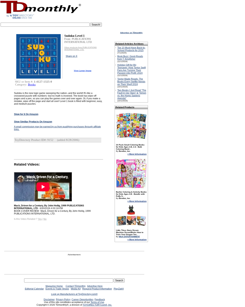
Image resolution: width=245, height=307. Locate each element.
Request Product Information (97, 288)
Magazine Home (54, 286)
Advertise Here (95, 286)
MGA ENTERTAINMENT (129, 237)
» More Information (137, 154)
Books (32, 84)
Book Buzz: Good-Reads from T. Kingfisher (130, 57)
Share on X (71, 56)
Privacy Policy (63, 299)
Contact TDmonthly (76, 286)
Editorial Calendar (34, 288)
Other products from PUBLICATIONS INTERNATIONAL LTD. (80, 48)
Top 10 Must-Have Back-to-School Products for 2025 (131, 49)
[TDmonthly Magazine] (40, 18)
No (45, 219)
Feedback (100, 299)
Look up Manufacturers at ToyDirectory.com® (74, 294)
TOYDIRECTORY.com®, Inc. (97, 305)
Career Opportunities (82, 299)
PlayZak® (119, 288)
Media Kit (76, 288)
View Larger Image (82, 71)
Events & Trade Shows (57, 288)
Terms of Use (97, 302)
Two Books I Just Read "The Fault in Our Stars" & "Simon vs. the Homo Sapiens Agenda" (131, 94)
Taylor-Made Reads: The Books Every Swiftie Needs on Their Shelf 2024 (131, 82)
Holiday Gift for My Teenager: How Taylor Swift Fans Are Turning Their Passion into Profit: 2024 (131, 69)
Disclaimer (49, 299)
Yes (40, 219)
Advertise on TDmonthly (131, 33)
